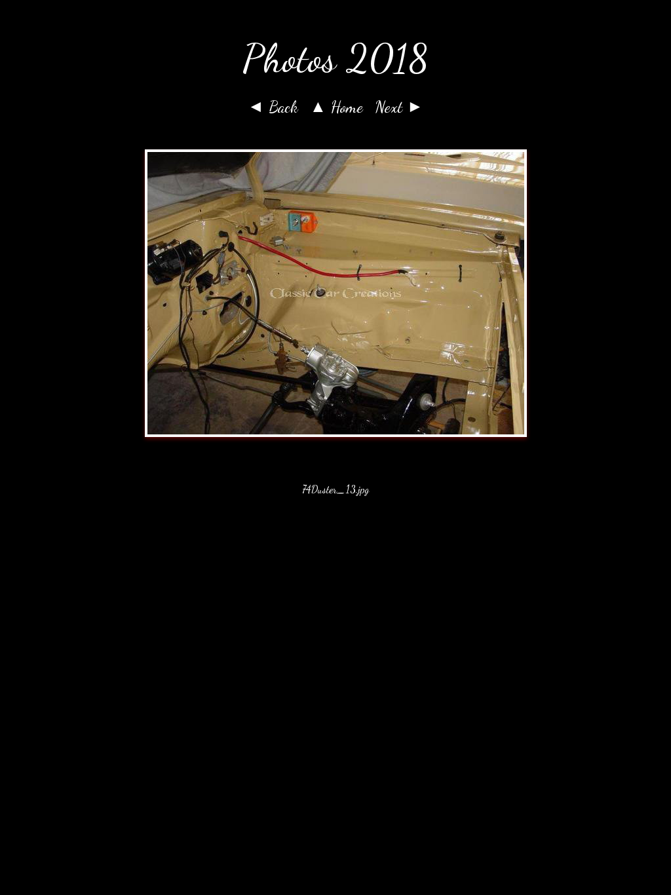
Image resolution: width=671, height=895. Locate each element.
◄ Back (273, 107)
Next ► (399, 107)
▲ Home (336, 107)
